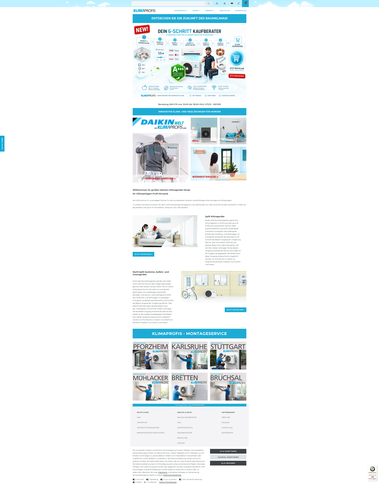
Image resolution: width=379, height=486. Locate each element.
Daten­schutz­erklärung (172, 475)
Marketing (154, 479)
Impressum (142, 422)
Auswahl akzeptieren (228, 457)
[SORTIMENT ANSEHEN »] (160, 158)
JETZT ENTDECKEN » (143, 254)
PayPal (139, 482)
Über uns (226, 417)
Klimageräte (180, 10)
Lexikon (181, 443)
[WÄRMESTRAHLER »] (218, 163)
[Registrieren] (224, 3)
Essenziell (140, 479)
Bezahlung (182, 438)
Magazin (225, 422)
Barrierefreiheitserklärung (151, 433)
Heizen (196, 10)
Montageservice (185, 428)
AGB (138, 417)
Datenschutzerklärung (148, 428)
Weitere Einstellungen (168, 482)
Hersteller (225, 10)
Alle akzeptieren (228, 451)
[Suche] (208, 3)
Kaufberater (240, 10)
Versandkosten (198, 405)
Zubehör (209, 10)
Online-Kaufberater (187, 417)
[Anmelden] (217, 3)
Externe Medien (170, 479)
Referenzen (227, 433)
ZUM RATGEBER (2, 144)
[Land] (231, 3)
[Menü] (376, 466)
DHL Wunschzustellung (192, 479)
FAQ (179, 422)
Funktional (152, 482)
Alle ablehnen (228, 463)
